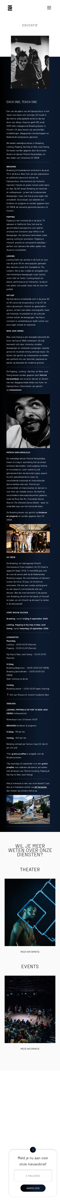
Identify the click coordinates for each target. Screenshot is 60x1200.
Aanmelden (33, 1188)
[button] (49, 7)
